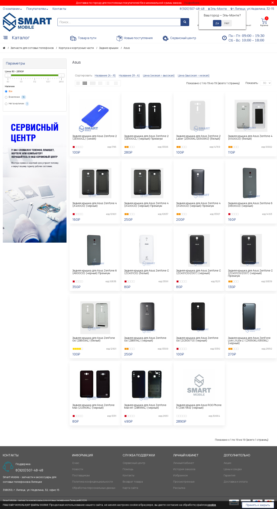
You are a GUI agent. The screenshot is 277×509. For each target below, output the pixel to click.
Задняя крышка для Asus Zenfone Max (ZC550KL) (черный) (93, 406)
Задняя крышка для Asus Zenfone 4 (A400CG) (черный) (94, 204)
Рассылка (179, 488)
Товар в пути (86, 38)
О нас (75, 463)
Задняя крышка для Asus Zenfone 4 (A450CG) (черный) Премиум (198, 204)
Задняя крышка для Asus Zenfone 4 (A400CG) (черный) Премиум (146, 204)
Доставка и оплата (236, 481)
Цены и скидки (233, 469)
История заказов (184, 469)
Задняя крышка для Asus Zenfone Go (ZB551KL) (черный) (145, 339)
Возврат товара (133, 481)
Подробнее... (192, 3)
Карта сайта (130, 488)
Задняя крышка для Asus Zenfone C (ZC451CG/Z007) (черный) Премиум (250, 273)
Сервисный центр (183, 38)
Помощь (128, 469)
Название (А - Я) (105, 75)
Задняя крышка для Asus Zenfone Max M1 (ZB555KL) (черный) (145, 406)
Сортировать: (84, 75)
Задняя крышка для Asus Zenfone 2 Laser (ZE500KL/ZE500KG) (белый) (198, 137)
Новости (77, 469)
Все (10, 91)
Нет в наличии (18, 103)
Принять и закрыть (258, 505)
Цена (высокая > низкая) (194, 75)
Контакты (128, 475)
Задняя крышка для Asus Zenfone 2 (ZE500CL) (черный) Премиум (146, 137)
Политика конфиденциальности (92, 481)
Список (100, 83)
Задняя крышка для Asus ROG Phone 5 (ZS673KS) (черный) (199, 406)
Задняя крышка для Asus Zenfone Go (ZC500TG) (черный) (197, 339)
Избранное (180, 475)
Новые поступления (138, 38)
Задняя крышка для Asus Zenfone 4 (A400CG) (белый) (250, 137)
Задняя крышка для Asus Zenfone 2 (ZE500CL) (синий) (94, 137)
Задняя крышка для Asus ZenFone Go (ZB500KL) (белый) (93, 339)
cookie (211, 505)
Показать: (252, 83)
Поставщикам (81, 475)
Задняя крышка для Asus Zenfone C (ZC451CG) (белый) (146, 272)
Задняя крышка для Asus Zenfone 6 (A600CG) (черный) (250, 204)
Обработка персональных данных (93, 488)
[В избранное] (96, 157)
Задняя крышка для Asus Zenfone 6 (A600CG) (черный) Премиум (94, 272)
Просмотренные (184, 481)
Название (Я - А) (129, 75)
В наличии (16, 97)
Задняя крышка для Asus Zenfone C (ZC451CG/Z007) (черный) (198, 272)
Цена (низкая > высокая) (159, 75)
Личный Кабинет (183, 463)
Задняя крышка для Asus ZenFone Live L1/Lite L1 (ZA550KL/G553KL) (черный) (249, 340)
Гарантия (229, 475)
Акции (227, 463)
